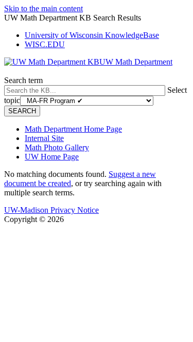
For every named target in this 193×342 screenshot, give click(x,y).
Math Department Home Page (73, 129)
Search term (23, 80)
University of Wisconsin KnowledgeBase (92, 35)
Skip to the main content (43, 8)
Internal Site (44, 138)
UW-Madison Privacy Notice (51, 210)
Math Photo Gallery (57, 147)
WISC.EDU (45, 44)
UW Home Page (52, 156)
